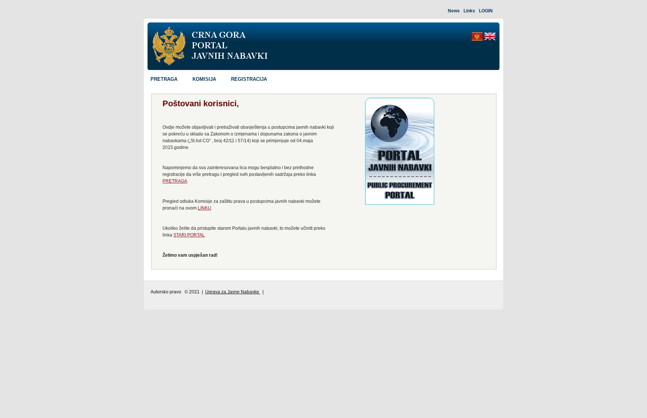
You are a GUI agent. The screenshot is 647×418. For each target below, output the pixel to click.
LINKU (204, 208)
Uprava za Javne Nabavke (232, 292)
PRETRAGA (174, 181)
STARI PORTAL (189, 235)
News (454, 10)
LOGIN (486, 10)
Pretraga (164, 79)
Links (469, 10)
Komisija (204, 79)
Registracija (249, 79)
